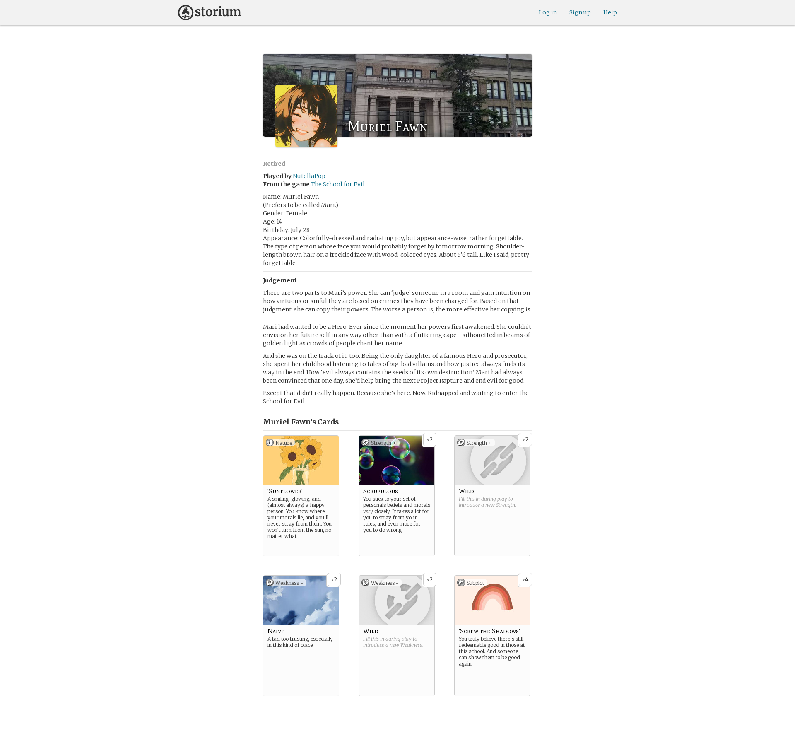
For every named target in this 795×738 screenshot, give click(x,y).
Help (610, 12)
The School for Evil (338, 184)
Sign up (580, 12)
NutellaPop (309, 176)
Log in (548, 12)
